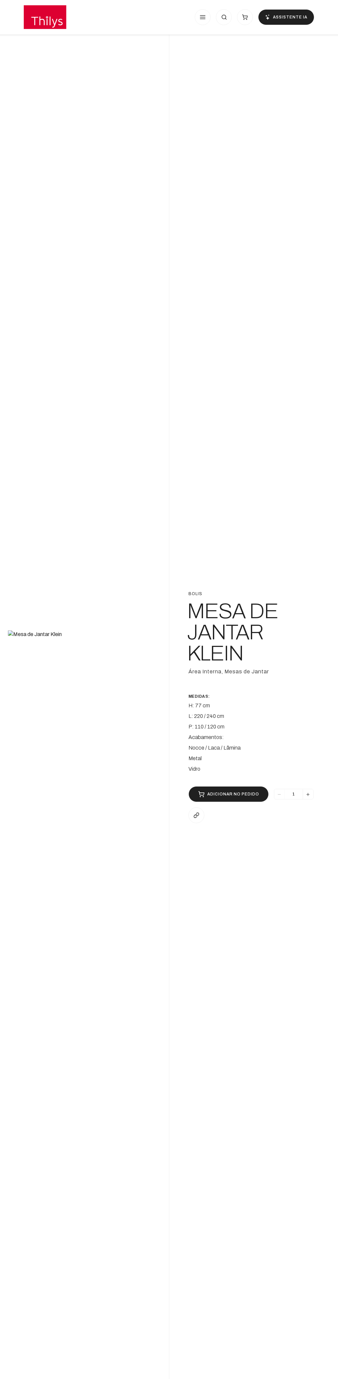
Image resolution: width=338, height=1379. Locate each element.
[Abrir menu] (203, 17)
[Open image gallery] (84, 707)
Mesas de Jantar (246, 671)
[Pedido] (245, 17)
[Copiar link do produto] (196, 815)
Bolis (195, 593)
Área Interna (204, 671)
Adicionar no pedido (233, 794)
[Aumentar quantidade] (308, 794)
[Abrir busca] (224, 17)
